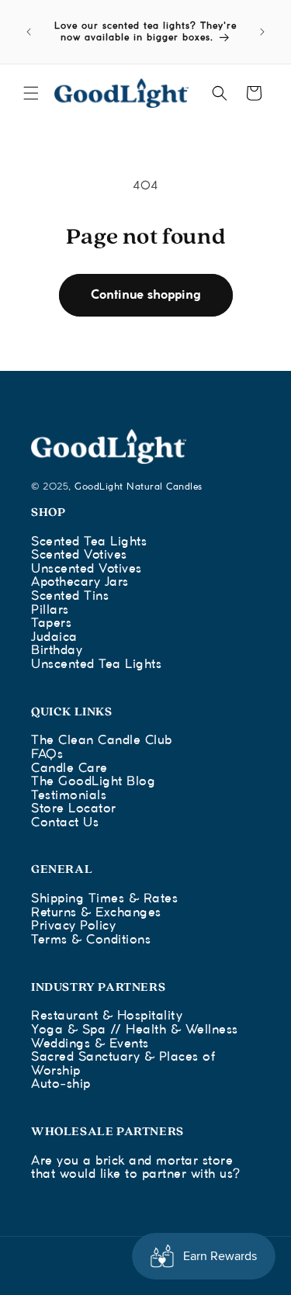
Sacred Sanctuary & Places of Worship (123, 1064)
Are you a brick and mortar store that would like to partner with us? (136, 1168)
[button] (31, 93)
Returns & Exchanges (96, 913)
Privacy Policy (73, 926)
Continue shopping (146, 295)
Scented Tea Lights (89, 542)
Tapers (51, 623)
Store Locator (73, 809)
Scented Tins (70, 596)
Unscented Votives (86, 569)
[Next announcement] (262, 32)
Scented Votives (79, 555)
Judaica (54, 637)
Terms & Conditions (91, 940)
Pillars (50, 610)
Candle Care (69, 768)
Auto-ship (61, 1084)
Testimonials (68, 796)
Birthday (56, 650)
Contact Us (65, 823)
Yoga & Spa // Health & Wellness (134, 1030)
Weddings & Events (90, 1044)
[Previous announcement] (29, 32)
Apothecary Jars (80, 582)
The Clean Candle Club (101, 740)
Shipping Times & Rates (104, 899)
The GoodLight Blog (93, 782)
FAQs (47, 754)
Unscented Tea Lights (96, 664)
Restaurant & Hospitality (106, 1016)
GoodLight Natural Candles (138, 487)
